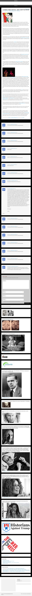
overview (9, 36)
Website (4, 299)
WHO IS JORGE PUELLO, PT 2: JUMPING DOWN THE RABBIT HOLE (16, 568)
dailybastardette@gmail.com (14, 117)
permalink (23, 117)
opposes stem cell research (25, 37)
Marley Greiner (9, 180)
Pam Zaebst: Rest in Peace (6, 560)
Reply (3, 127)
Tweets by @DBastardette (5, 555)
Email (3, 295)
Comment (4, 280)
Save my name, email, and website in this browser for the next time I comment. (11, 301)
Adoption (9, 117)
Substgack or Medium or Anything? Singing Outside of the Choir (17, 571)
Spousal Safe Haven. (22, 103)
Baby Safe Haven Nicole (24, 54)
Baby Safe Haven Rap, (25, 76)
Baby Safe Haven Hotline (19, 61)
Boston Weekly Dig (13, 77)
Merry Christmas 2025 (5, 563)
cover (22, 89)
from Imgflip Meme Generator (5, 397)
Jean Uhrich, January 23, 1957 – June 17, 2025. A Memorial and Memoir (11, 562)
